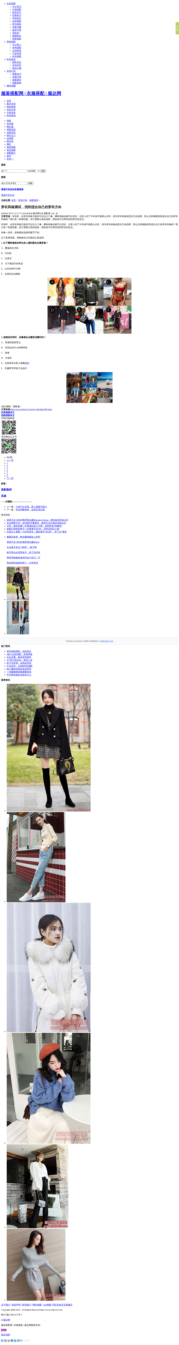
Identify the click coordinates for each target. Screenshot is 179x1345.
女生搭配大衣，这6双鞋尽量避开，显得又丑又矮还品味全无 (36, 523)
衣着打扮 (16, 77)
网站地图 (11, 86)
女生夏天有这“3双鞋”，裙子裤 (22, 547)
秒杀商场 (11, 115)
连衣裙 (10, 124)
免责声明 (16, 1305)
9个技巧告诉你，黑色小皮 (19, 660)
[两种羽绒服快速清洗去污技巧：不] (49, 1031)
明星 (9, 121)
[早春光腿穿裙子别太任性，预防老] (49, 811)
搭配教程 (6, 489)
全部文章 (11, 110)
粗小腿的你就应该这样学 (19, 669)
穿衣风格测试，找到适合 (19, 651)
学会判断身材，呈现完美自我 (30, 509)
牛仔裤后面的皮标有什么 (19, 675)
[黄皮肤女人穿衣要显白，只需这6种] (36, 1300)
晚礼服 (10, 126)
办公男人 (16, 44)
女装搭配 (11, 3)
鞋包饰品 (11, 59)
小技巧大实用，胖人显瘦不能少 (31, 507)
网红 (9, 144)
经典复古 (16, 15)
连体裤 (10, 138)
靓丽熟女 (16, 36)
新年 (9, 156)
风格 (3, 495)
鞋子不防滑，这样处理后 (19, 663)
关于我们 (5, 1305)
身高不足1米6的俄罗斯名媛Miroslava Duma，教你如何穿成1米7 (38, 520)
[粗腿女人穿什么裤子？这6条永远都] (37, 1227)
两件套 (10, 141)
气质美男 (16, 53)
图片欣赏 (11, 104)
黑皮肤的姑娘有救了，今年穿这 (22, 563)
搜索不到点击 (8, 195)
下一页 (10, 478)
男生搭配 (11, 150)
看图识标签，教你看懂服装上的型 (23, 537)
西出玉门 (11, 135)
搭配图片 (11, 153)
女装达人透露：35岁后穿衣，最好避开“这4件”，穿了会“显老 (37, 532)
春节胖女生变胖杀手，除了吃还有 (23, 552)
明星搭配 (16, 39)
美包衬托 (16, 65)
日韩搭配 (16, 9)
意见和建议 (66, 1305)
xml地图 (47, 1305)
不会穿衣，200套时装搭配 (19, 666)
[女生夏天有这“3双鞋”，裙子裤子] (36, 901)
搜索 (43, 171)
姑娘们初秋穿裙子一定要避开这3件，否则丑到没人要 (33, 529)
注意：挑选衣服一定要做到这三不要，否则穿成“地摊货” (34, 526)
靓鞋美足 (16, 62)
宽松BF (16, 33)
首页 (9, 101)
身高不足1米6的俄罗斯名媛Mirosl (23, 542)
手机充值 (56, 1305)
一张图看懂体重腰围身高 (19, 672)
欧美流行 (16, 12)
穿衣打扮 (11, 71)
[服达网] (5, 1320)
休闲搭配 (16, 21)
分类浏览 (11, 112)
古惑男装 (16, 50)
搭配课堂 (16, 80)
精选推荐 (11, 107)
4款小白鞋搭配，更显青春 (19, 654)
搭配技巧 (16, 74)
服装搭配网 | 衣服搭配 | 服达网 (31, 93)
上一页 (10, 460)
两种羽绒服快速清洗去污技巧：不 (23, 557)
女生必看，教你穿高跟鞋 (19, 657)
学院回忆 (16, 18)
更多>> (10, 159)
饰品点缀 (16, 68)
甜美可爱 (16, 30)
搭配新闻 (16, 83)
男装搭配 (11, 42)
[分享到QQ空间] (5, 1340)
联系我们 (26, 1305)
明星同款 (11, 129)
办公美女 (16, 6)
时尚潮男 (16, 56)
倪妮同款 (11, 132)
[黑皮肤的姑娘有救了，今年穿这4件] (48, 1143)
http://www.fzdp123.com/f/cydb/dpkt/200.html (31, 409)
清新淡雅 (16, 27)
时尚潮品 (16, 24)
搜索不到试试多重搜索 (12, 189)
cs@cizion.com (106, 641)
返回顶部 (5, 1335)
